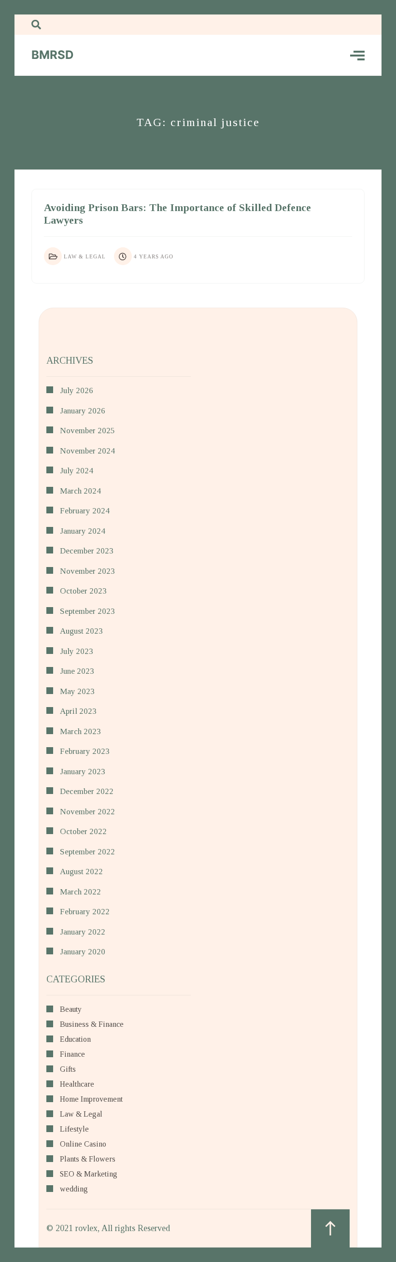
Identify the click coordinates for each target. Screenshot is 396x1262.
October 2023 (83, 591)
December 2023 (86, 550)
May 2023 (77, 691)
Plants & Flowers (87, 1159)
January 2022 (82, 931)
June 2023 (77, 671)
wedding (74, 1189)
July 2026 (76, 390)
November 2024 (87, 450)
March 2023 (80, 731)
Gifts (68, 1069)
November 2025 (87, 430)
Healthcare (77, 1084)
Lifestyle (74, 1129)
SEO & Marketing (88, 1174)
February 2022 (85, 911)
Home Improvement (91, 1099)
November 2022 (87, 811)
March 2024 (80, 491)
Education (75, 1039)
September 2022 (87, 851)
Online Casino (83, 1144)
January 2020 (82, 951)
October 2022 (83, 831)
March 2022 (80, 891)
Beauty (71, 1009)
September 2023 (87, 611)
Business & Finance (92, 1024)
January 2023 (82, 771)
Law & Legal (85, 256)
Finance (72, 1054)
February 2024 (85, 510)
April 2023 (78, 711)
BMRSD (52, 55)
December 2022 (86, 791)
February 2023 (85, 751)
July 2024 (76, 470)
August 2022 (81, 871)
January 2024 (82, 531)
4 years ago (153, 256)
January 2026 (82, 410)
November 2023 (87, 571)
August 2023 (81, 631)
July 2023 (76, 651)
